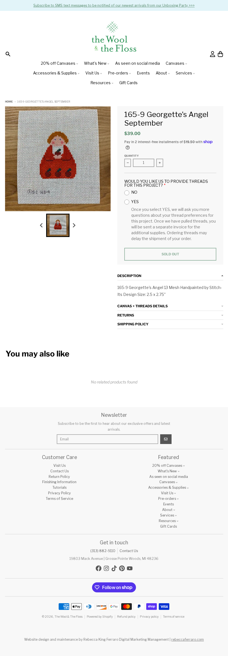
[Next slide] (73, 225)
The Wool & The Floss (68, 616)
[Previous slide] (41, 225)
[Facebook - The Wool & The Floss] (98, 568)
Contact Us (129, 551)
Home (9, 101)
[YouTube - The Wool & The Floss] (130, 568)
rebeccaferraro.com (187, 639)
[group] (58, 225)
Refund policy (126, 616)
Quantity (131, 155)
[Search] (8, 54)
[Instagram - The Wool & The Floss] (106, 568)
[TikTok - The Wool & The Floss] (114, 568)
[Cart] (220, 54)
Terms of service (173, 616)
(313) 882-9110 (102, 551)
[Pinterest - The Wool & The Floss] (122, 568)
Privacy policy (149, 616)
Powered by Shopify (100, 616)
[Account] (212, 54)
